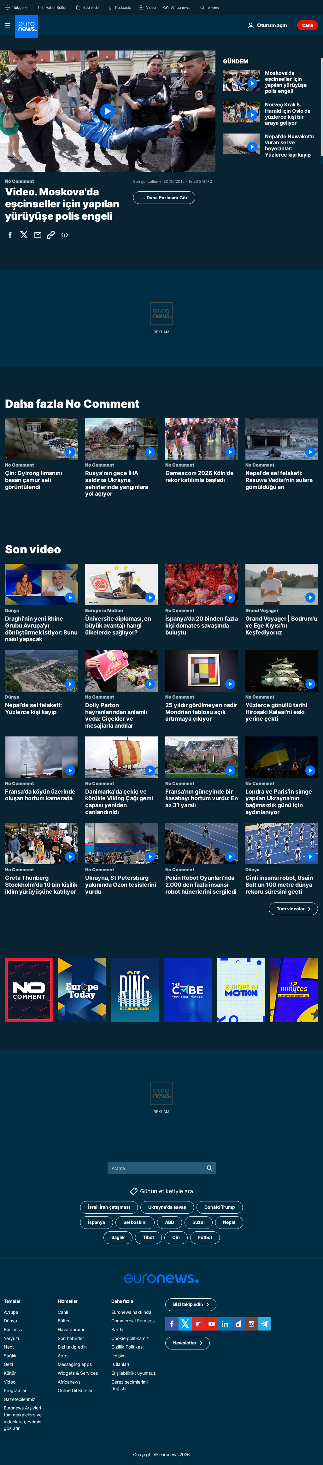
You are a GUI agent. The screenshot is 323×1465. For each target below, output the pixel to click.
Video (9, 1381)
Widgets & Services (78, 1373)
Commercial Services (133, 1320)
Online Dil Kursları (75, 1390)
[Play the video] (107, 111)
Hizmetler (68, 1301)
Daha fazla (122, 1301)
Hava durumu (71, 1329)
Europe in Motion (104, 610)
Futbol (205, 1237)
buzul (198, 1222)
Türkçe (18, 7)
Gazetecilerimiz (19, 1399)
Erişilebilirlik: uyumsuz (133, 1373)
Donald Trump (219, 1207)
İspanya (96, 1222)
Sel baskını (135, 1222)
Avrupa (11, 1312)
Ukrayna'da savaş (167, 1207)
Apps (63, 1355)
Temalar (12, 1301)
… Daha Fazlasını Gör (164, 197)
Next (9, 1346)
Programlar (15, 1390)
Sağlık (118, 1237)
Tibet (148, 1237)
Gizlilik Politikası (127, 1346)
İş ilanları (120, 1364)
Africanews (69, 1381)
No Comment (19, 464)
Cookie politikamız (130, 1338)
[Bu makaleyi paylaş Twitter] (24, 235)
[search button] (202, 8)
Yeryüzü (12, 1338)
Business (13, 1329)
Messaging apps (75, 1364)
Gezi (8, 1364)
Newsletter (185, 1342)
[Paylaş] (38, 235)
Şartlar (118, 1329)
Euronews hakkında (131, 1312)
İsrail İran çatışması (109, 1207)
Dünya (12, 610)
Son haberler (71, 1338)
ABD (169, 1222)
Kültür (10, 1373)
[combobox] (234, 8)
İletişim (118, 1355)
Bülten (64, 1320)
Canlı (307, 25)
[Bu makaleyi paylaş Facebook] (10, 235)
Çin (176, 1237)
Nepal (229, 1222)
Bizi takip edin (72, 1346)
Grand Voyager (262, 610)
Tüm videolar (291, 908)
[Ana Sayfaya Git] (26, 26)
